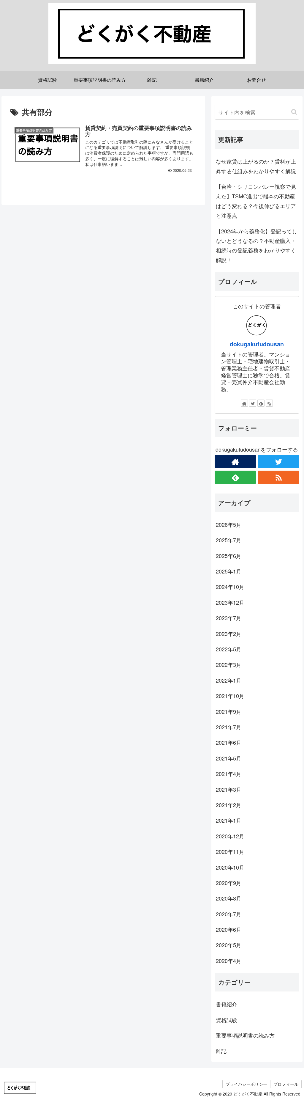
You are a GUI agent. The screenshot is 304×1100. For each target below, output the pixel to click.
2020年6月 (228, 929)
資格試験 (226, 1020)
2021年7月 (228, 727)
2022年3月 (228, 664)
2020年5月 (228, 945)
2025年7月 (228, 540)
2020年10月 (230, 867)
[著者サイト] (244, 403)
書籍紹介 (226, 1004)
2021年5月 (228, 758)
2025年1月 (228, 571)
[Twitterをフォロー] (252, 403)
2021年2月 (228, 805)
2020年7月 (228, 914)
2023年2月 (228, 633)
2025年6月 (228, 556)
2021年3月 (228, 789)
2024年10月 (230, 586)
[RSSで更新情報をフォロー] (269, 403)
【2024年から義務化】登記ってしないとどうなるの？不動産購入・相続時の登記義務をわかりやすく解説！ (256, 245)
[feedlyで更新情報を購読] (261, 403)
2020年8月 (228, 898)
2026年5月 (228, 524)
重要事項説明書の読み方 (245, 1035)
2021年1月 (228, 820)
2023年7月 (228, 618)
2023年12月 (230, 602)
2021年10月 (230, 696)
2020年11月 (230, 851)
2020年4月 (228, 960)
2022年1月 (228, 680)
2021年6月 (228, 742)
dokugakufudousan (257, 344)
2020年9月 (228, 883)
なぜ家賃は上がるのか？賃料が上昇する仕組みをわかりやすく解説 (256, 166)
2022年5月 (228, 649)
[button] (294, 112)
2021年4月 (228, 773)
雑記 (221, 1051)
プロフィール (285, 1084)
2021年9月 (228, 711)
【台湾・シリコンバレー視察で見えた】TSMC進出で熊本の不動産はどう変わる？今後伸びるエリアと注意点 (256, 201)
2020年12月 (230, 836)
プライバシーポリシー (246, 1084)
